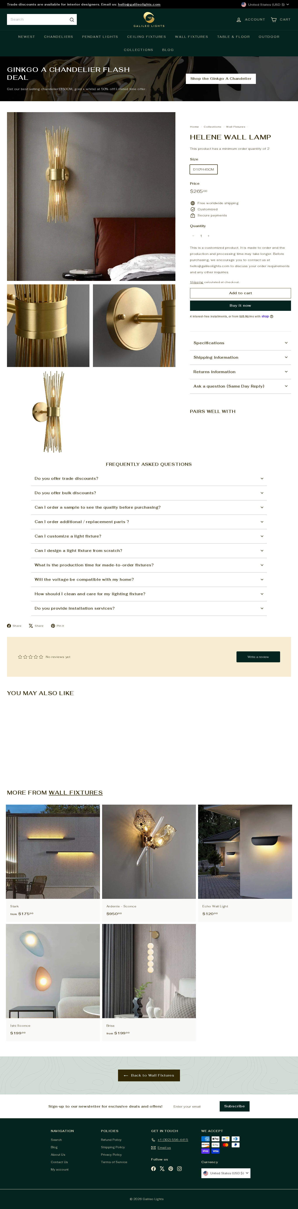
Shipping (196, 282)
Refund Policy (111, 1140)
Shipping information (216, 357)
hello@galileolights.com (139, 4)
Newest (26, 37)
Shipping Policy (113, 1147)
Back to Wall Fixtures (152, 1075)
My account (60, 1169)
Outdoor (269, 37)
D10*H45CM (203, 169)
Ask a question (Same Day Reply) (229, 386)
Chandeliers (59, 37)
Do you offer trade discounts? (66, 478)
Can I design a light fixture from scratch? (78, 550)
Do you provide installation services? (75, 608)
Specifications (209, 342)
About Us (58, 1155)
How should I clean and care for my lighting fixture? (90, 593)
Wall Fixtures (191, 37)
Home (195, 126)
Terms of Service (114, 1162)
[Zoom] (91, 196)
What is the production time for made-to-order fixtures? (94, 565)
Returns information (214, 371)
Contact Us (59, 1162)
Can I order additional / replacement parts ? (82, 521)
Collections (139, 50)
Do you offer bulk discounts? (65, 493)
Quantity (198, 226)
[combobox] (42, 19)
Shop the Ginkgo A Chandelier (221, 78)
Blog (168, 50)
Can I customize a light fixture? (68, 536)
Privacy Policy (111, 1155)
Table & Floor (233, 37)
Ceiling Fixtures (146, 37)
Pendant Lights (100, 37)
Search (56, 1140)
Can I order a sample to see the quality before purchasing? (98, 507)
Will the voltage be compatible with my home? (84, 579)
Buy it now (240, 305)
